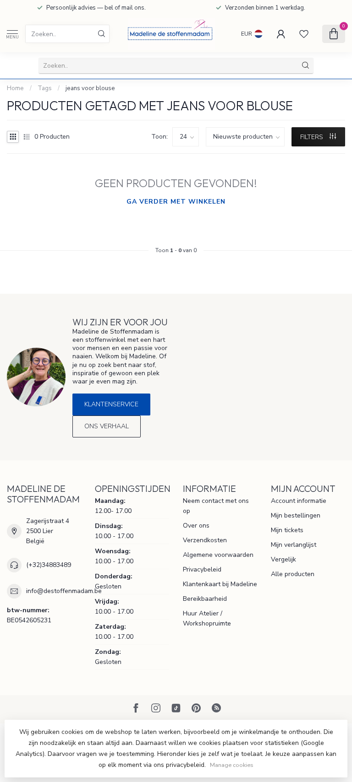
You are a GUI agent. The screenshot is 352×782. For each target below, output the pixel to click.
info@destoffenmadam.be (64, 591)
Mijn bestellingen (295, 515)
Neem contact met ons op (216, 505)
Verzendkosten (205, 540)
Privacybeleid (202, 569)
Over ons (196, 525)
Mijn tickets (287, 530)
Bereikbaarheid (205, 598)
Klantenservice (111, 404)
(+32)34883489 (48, 565)
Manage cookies (231, 765)
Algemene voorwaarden (218, 554)
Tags (45, 88)
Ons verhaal (106, 426)
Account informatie (298, 500)
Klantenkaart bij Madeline (220, 584)
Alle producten (292, 574)
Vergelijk (283, 559)
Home (15, 88)
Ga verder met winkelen (176, 201)
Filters (312, 137)
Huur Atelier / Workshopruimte (207, 618)
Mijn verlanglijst (293, 544)
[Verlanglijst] (303, 34)
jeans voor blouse (90, 88)
